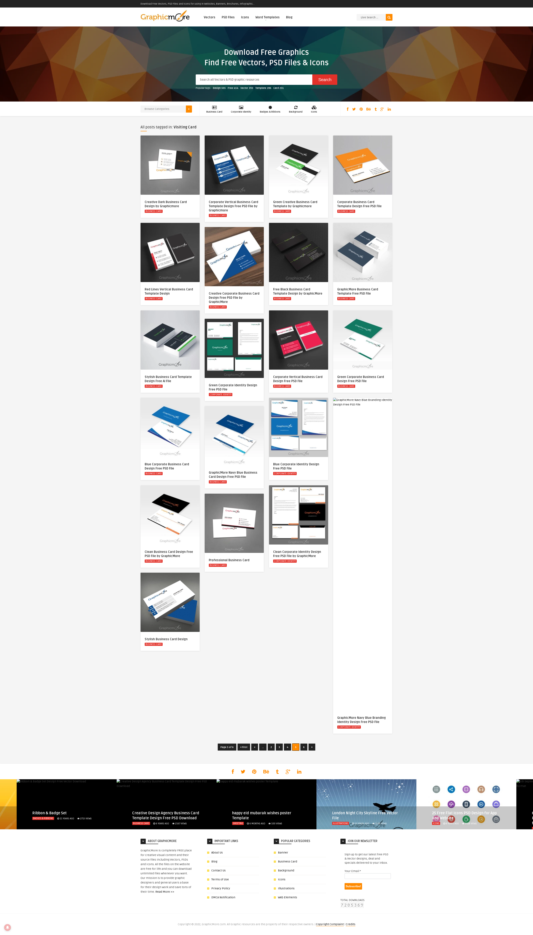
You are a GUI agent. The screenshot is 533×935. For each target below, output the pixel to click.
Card (278, 88)
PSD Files (228, 17)
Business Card (214, 111)
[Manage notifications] (7, 927)
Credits (350, 924)
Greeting (238, 823)
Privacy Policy (220, 888)
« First (243, 747)
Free (233, 88)
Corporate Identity (241, 111)
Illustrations (340, 823)
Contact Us (218, 870)
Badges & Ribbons (270, 111)
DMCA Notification (223, 897)
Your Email (353, 871)
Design (219, 88)
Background (296, 111)
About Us (217, 852)
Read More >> (164, 892)
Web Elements (287, 897)
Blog (289, 17)
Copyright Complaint (330, 924)
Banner (283, 852)
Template (263, 88)
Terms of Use (220, 879)
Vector (246, 88)
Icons (245, 17)
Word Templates (267, 17)
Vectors (209, 17)
